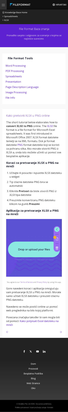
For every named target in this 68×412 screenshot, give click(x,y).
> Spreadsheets (10, 16)
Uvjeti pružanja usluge (38, 407)
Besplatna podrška (33, 373)
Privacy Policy (42, 282)
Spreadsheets (14, 76)
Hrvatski (60, 4)
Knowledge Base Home (16, 12)
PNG (20, 145)
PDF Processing (15, 71)
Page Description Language (22, 87)
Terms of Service (26, 282)
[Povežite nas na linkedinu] (44, 352)
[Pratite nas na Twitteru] (31, 352)
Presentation (13, 81)
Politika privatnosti (22, 407)
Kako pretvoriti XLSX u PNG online (28, 115)
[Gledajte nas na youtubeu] (38, 352)
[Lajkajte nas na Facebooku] (24, 352)
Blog (33, 378)
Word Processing (16, 65)
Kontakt (50, 407)
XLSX (50, 126)
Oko (33, 388)
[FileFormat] (21, 4)
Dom (33, 363)
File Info (10, 97)
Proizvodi (33, 368)
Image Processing (16, 92)
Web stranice (33, 383)
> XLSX (5, 20)
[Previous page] (8, 332)
